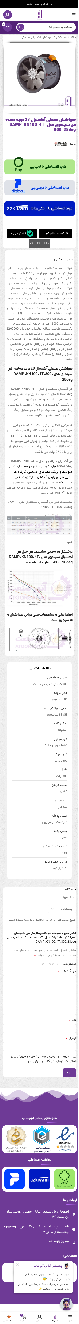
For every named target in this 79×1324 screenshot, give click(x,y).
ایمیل (71, 1038)
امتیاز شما (69, 964)
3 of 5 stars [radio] (49, 964)
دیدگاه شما (67, 971)
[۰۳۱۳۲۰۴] (22, 1227)
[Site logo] (40, 14)
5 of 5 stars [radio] (43, 964)
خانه (73, 37)
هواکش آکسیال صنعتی (36, 37)
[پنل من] (7, 14)
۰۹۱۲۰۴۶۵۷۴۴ (59, 1242)
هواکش (61, 37)
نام (72, 1020)
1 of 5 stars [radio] (56, 964)
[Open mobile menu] (74, 14)
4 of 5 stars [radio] (46, 964)
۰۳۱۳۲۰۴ (10, 1227)
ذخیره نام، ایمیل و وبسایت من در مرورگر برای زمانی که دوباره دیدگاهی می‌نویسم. (43, 1059)
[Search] (20, 27)
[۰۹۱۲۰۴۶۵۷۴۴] (74, 1242)
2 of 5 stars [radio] (53, 964)
